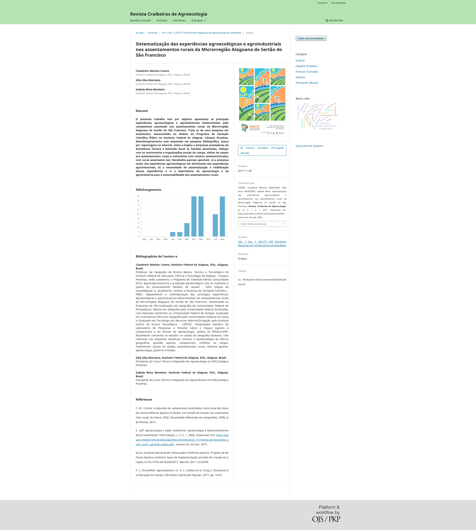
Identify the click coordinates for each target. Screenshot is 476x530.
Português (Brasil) (307, 82)
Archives (162, 20)
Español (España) (306, 66)
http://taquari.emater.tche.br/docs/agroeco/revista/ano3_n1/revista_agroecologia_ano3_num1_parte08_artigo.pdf (182, 439)
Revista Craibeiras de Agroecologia (168, 14)
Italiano (300, 77)
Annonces (179, 20)
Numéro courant (140, 20)
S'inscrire (322, 2)
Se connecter (339, 2)
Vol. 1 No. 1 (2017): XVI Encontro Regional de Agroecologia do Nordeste (201, 32)
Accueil (139, 32)
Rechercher (335, 20)
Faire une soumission (311, 38)
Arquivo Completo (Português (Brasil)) (262, 150)
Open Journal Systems (309, 146)
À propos (197, 20)
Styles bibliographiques (253, 224)
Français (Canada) (307, 71)
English (300, 60)
